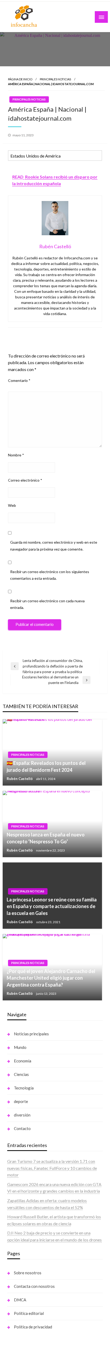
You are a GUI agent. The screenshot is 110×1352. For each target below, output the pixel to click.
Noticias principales (31, 1033)
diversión (22, 1115)
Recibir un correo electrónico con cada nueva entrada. (47, 604)
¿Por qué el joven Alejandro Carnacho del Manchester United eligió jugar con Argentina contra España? (51, 977)
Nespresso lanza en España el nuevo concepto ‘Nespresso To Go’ (46, 838)
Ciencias (21, 1074)
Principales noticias (55, 79)
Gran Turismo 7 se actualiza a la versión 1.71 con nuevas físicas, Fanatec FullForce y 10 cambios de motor (52, 1168)
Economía (22, 1060)
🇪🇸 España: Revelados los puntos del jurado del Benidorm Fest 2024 (46, 766)
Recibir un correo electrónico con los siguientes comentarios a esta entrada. (49, 575)
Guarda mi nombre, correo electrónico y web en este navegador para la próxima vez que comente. (53, 545)
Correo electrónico (25, 480)
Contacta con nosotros (34, 1286)
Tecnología (24, 1087)
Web (12, 505)
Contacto (22, 1128)
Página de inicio (20, 79)
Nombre (16, 455)
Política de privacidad (33, 1326)
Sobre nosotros (27, 1272)
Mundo (20, 1047)
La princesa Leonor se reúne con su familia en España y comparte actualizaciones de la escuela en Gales (52, 906)
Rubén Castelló (20, 779)
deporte (21, 1101)
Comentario (19, 380)
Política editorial (29, 1313)
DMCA (20, 1299)
